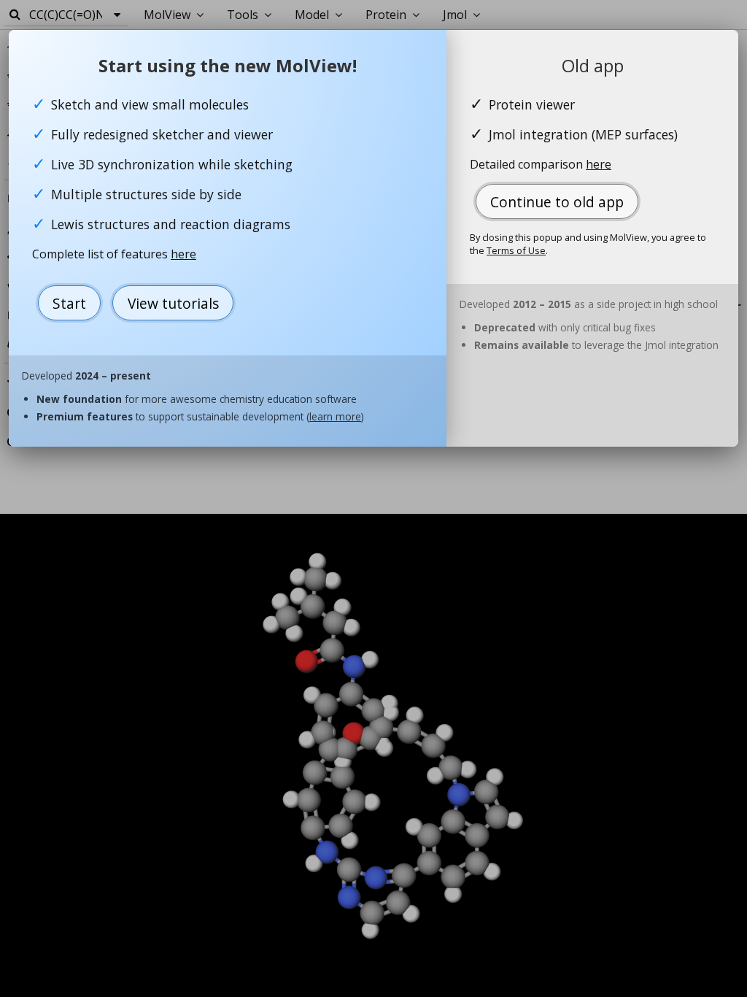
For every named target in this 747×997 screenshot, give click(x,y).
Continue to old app (557, 202)
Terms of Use (516, 250)
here (183, 254)
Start (69, 303)
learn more (335, 416)
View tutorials (173, 303)
